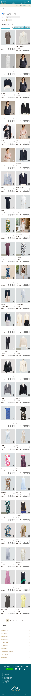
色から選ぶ (5, 636)
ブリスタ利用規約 (5, 674)
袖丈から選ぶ (6, 645)
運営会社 (3, 673)
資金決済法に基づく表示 (7, 678)
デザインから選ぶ (6, 642)
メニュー (28, 3)
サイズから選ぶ (6, 633)
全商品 (3, 8)
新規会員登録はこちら (25, 5)
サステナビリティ (5, 681)
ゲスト (18, 5)
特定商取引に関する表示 (7, 677)
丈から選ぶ (5, 648)
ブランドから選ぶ (6, 654)
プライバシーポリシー (6, 675)
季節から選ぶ (6, 639)
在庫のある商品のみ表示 (9, 14)
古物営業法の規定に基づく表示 (8, 680)
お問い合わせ (4, 682)
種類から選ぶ (6, 630)
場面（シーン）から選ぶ (8, 651)
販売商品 (5, 657)
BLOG (3, 684)
